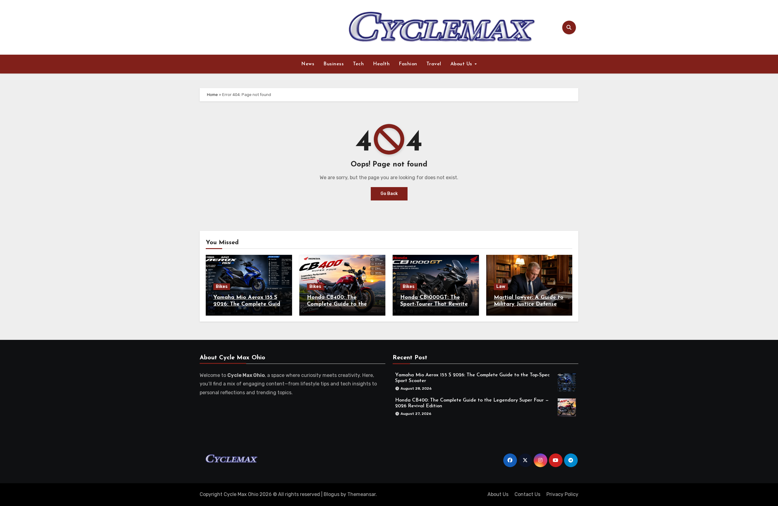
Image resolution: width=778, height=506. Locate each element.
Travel (433, 64)
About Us (462, 64)
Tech (358, 64)
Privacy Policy (562, 494)
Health (381, 64)
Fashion (408, 64)
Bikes (222, 286)
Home (212, 94)
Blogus (331, 494)
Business (333, 64)
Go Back (389, 193)
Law (500, 286)
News (307, 64)
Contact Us (527, 494)
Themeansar (361, 494)
